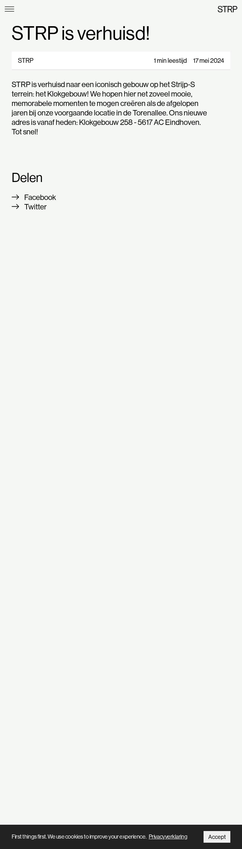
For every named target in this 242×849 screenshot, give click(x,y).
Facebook (40, 197)
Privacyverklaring (168, 836)
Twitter (35, 206)
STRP (227, 9)
